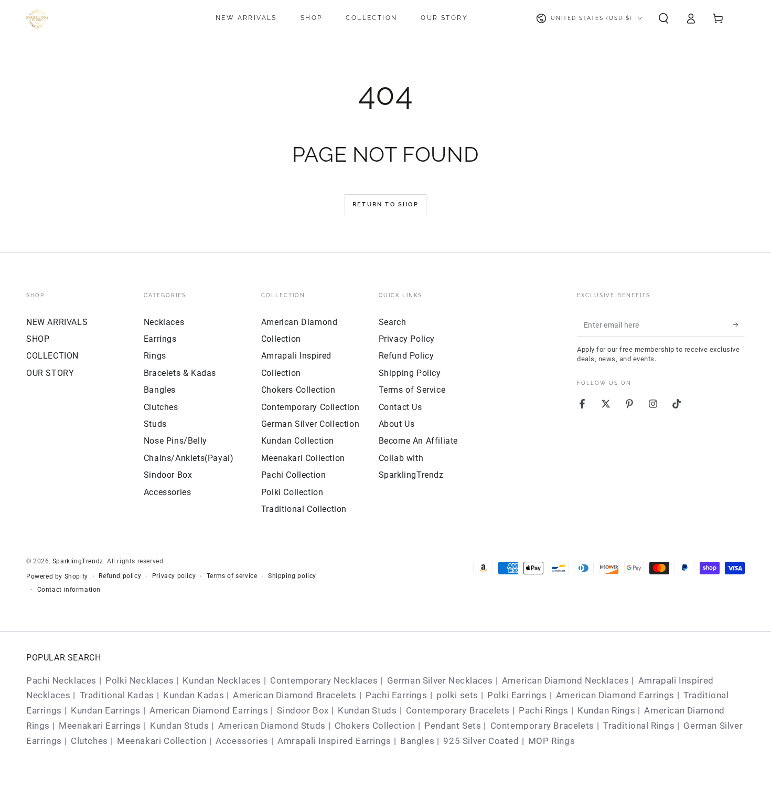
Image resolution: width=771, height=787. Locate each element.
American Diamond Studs (272, 725)
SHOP (37, 339)
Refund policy (120, 576)
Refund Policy (406, 356)
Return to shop (385, 204)
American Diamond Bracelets (295, 695)
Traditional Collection (304, 509)
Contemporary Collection (310, 407)
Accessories (167, 492)
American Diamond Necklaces (565, 680)
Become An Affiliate (418, 441)
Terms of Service (412, 390)
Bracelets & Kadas (180, 373)
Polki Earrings (517, 695)
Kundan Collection (297, 441)
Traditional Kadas (117, 695)
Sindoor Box (168, 475)
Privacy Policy (407, 339)
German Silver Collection (310, 424)
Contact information (69, 589)
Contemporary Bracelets (458, 710)
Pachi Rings (544, 710)
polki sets (457, 695)
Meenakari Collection (303, 458)
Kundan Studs (367, 710)
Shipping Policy (410, 373)
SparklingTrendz (77, 561)
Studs (155, 424)
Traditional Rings (638, 725)
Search (392, 322)
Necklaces (164, 322)
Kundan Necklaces (222, 680)
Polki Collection (292, 492)
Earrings (160, 339)
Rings (155, 356)
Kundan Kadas (193, 695)
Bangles (160, 390)
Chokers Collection (298, 390)
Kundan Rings (606, 710)
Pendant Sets (452, 725)
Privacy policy (174, 576)
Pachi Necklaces (61, 680)
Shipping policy (292, 576)
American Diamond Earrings (615, 695)
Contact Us (400, 407)
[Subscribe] (739, 325)
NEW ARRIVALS (57, 322)
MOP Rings (551, 741)
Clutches (161, 407)
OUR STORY (50, 373)
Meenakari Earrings (100, 725)
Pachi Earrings (396, 695)
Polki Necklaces (139, 680)
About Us (397, 424)
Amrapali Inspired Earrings (334, 741)
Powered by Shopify (57, 576)
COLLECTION (52, 356)
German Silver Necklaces (440, 680)
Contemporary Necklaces (324, 680)
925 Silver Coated (481, 741)
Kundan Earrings (106, 710)
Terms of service (232, 576)
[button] (663, 18)
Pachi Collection (293, 475)
